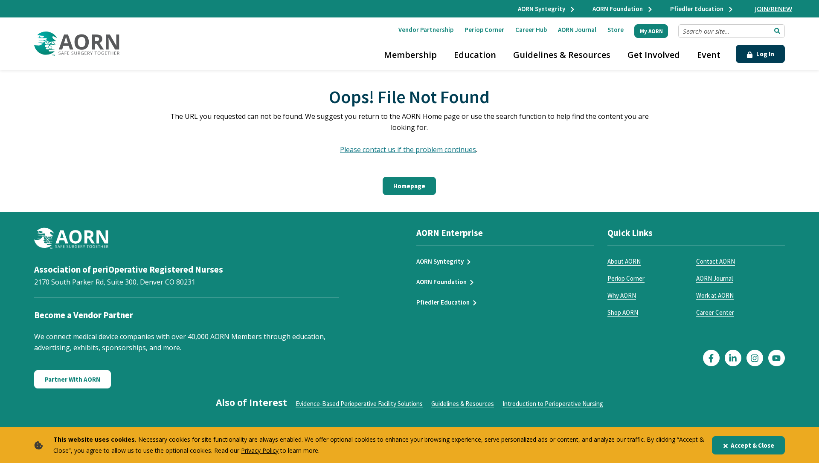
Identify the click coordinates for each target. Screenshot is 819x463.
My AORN (651, 31)
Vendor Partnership (425, 30)
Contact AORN (715, 261)
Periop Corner (484, 30)
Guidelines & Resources (561, 54)
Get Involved (653, 54)
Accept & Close (752, 445)
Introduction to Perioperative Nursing (552, 404)
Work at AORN (715, 295)
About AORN (624, 261)
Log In (764, 54)
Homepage (409, 186)
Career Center (715, 312)
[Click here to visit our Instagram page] (754, 358)
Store (615, 30)
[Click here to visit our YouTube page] (776, 358)
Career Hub (531, 30)
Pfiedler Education (697, 9)
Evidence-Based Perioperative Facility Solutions (359, 404)
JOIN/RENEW (773, 8)
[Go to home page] (76, 44)
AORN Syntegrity (542, 9)
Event (708, 54)
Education (475, 54)
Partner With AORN (72, 379)
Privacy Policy (260, 450)
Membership (410, 54)
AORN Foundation (618, 9)
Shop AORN (622, 312)
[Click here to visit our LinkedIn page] (733, 358)
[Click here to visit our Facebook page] (711, 358)
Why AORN (621, 295)
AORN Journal (577, 30)
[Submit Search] (777, 31)
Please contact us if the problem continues (408, 149)
